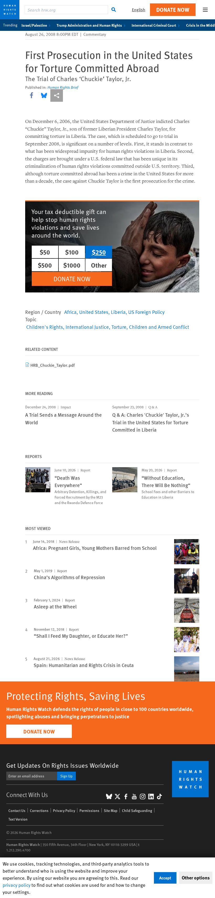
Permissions (89, 810)
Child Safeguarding (137, 810)
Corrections (39, 810)
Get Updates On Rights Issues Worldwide (62, 765)
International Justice (87, 326)
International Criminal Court (154, 25)
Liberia (118, 311)
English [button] (138, 10)
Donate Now (172, 9)
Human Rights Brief (62, 87)
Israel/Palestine (34, 25)
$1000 (71, 265)
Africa (70, 311)
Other (99, 265)
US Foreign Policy (146, 311)
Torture (118, 326)
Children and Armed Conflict (159, 326)
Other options (196, 877)
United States (93, 311)
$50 (45, 251)
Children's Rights (44, 326)
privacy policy (16, 885)
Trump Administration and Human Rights (89, 25)
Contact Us (16, 810)
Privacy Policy (64, 810)
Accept (165, 878)
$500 (45, 265)
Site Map (110, 810)
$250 (99, 251)
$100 (72, 251)
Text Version (18, 819)
